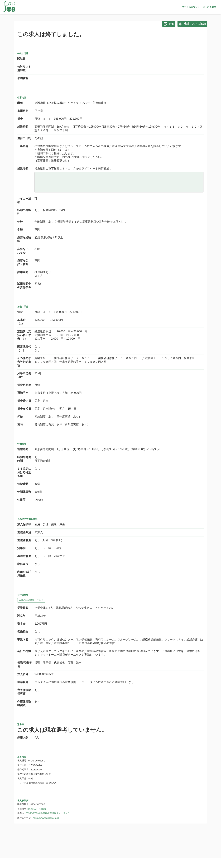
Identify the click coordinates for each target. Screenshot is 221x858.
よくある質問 (209, 7)
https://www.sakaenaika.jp (46, 818)
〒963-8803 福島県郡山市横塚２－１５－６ (48, 813)
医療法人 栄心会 (37, 808)
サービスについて (191, 7)
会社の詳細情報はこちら (31, 600)
